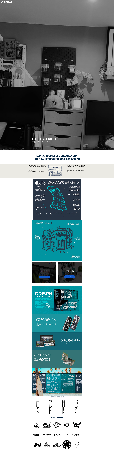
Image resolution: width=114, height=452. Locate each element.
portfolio (70, 270)
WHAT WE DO (44, 267)
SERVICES (44, 271)
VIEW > (70, 276)
